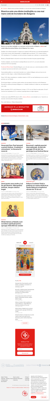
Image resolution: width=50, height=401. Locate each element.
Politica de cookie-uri (28, 387)
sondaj (26, 115)
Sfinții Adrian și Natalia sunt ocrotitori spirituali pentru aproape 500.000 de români (12, 224)
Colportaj (15, 380)
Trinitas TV (27, 377)
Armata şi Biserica (27, 97)
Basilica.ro (25, 1)
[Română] (46, 5)
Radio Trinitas (4, 377)
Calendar (25, 246)
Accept (33, 397)
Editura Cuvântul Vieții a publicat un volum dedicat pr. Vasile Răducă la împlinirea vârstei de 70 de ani (37, 186)
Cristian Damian (9, 153)
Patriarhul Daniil (21, 115)
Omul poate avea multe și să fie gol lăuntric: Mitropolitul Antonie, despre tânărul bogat (12, 186)
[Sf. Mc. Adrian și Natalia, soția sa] (25, 259)
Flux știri (25, 323)
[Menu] (1, 1)
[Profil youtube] (43, 5)
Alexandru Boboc (9, 15)
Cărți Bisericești (28, 380)
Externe (5, 8)
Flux (18, 280)
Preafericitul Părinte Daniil (7, 67)
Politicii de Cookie (40, 392)
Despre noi (9, 387)
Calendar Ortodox (25, 274)
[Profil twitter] (37, 5)
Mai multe (44, 397)
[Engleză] (48, 5)
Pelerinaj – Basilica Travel (7, 378)
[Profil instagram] (39, 5)
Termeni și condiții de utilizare (17, 387)
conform (42, 46)
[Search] (48, 1)
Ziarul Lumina (16, 377)
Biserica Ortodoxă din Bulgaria (11, 115)
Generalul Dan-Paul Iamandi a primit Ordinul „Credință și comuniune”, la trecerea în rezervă (12, 148)
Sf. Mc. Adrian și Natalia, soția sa (24, 272)
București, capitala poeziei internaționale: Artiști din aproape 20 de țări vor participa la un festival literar (37, 148)
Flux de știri (4, 5)
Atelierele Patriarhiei (17, 378)
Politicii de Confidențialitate (37, 393)
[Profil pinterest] (41, 5)
